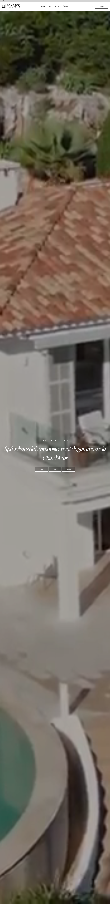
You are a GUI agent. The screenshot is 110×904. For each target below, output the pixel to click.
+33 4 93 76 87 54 (103, 1)
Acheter (41, 469)
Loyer (54, 469)
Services (69, 469)
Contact (101, 6)
